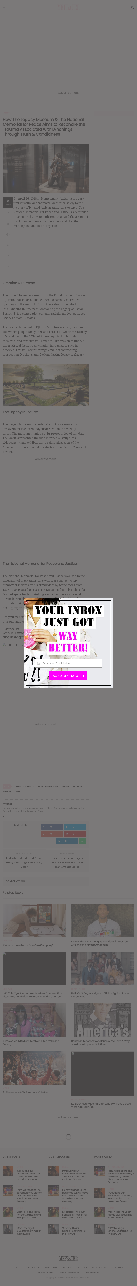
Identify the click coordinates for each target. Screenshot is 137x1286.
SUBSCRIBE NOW (66, 676)
